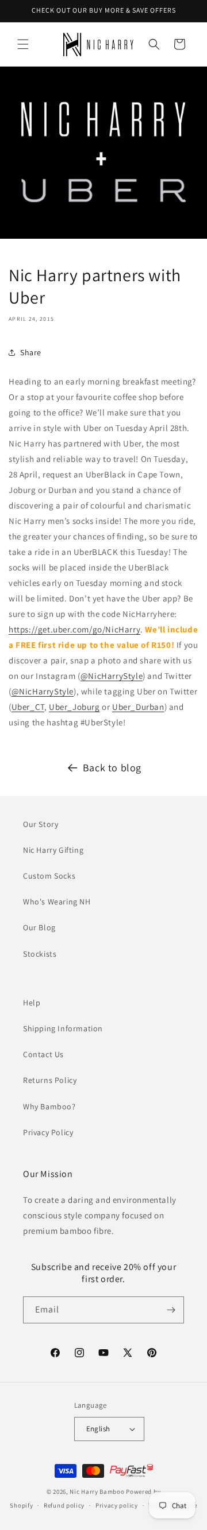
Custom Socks (49, 876)
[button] (23, 44)
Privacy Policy (48, 1132)
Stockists (39, 954)
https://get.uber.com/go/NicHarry (74, 629)
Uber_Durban (138, 706)
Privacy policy (116, 1505)
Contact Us (43, 1054)
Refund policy (64, 1505)
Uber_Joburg (74, 706)
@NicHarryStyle (111, 675)
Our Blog (39, 927)
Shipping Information (63, 1028)
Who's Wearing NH (57, 901)
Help (31, 1002)
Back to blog (112, 767)
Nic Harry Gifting (53, 850)
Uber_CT (28, 706)
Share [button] (30, 352)
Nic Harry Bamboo (97, 1492)
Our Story (40, 824)
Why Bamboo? (49, 1106)
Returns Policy (49, 1080)
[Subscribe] (170, 1309)
